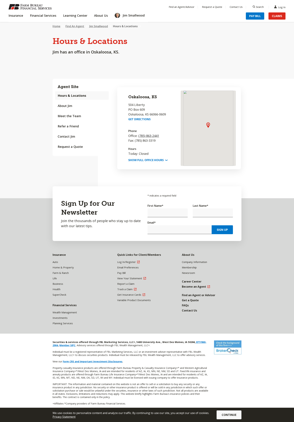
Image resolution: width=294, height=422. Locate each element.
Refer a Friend (68, 126)
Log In (281, 7)
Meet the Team (69, 116)
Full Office (147, 160)
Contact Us (236, 6)
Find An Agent (75, 26)
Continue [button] (229, 415)
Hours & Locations (125, 26)
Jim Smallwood (98, 26)
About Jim (65, 106)
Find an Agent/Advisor (181, 6)
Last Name (200, 206)
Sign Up (222, 230)
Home (56, 26)
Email (152, 222)
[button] (208, 125)
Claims (277, 16)
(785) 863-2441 (148, 136)
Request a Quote (212, 6)
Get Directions (139, 119)
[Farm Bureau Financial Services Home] (31, 7)
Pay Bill (255, 16)
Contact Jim (66, 136)
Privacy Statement (64, 417)
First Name (155, 206)
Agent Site (68, 86)
